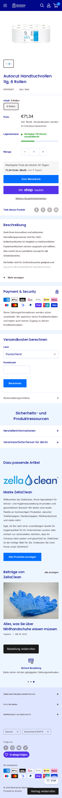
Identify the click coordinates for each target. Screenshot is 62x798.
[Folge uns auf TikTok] (25, 747)
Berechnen (15, 383)
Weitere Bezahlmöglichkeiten (31, 198)
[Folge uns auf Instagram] (12, 747)
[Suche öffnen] (42, 5)
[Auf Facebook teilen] (36, 209)
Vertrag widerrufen (43, 791)
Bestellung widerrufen (21, 649)
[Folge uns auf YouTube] (19, 747)
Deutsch (9, 732)
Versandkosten (41, 121)
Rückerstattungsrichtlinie (16, 398)
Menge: (7, 151)
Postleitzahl (9, 362)
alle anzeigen (52, 572)
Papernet (8, 89)
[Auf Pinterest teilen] (43, 209)
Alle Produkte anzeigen (22, 556)
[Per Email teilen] (56, 209)
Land (6, 347)
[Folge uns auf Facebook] (5, 747)
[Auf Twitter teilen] (49, 209)
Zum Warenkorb (31, 179)
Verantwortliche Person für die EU (25, 442)
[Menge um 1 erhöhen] (43, 151)
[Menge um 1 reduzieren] (24, 151)
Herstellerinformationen (19, 430)
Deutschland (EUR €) (33, 732)
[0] (56, 5)
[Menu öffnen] (5, 5)
